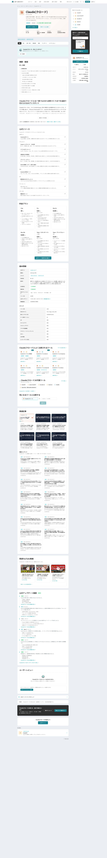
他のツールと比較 (44, 27)
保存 (85, 64)
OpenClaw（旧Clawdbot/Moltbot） (28, 387)
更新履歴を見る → (47, 298)
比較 (35, 1)
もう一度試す (22, 54)
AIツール (30, 1)
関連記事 (34, 43)
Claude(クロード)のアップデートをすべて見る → (29, 662)
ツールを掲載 (75, 1)
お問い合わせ (69, 1)
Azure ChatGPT (32, 384)
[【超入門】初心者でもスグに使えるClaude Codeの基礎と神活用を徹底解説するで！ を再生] (28, 569)
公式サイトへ (43, 722)
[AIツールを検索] (81, 2)
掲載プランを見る (57, 121)
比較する (77, 64)
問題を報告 (67, 738)
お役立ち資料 (46, 1)
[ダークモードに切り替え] (83, 2)
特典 (61, 1)
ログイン (93, 1)
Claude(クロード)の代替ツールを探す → (27, 391)
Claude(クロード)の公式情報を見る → (28, 604)
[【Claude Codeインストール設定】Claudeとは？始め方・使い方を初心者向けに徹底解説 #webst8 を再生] (58, 569)
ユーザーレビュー (52, 43)
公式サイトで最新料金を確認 (42, 258)
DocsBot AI (42, 384)
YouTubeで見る (24, 579)
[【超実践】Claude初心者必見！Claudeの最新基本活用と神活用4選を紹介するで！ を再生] (43, 569)
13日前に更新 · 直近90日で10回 (44, 23)
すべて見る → (64, 380)
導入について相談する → (60, 710)
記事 (40, 1)
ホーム (18, 6)
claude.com (32, 270)
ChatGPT (23, 384)
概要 (19, 43)
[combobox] (49, 398)
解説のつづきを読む (43, 117)
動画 (39, 43)
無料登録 (87, 1)
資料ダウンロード (48, 710)
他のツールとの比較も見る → (26, 584)
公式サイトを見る (31, 27)
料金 (23, 43)
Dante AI (49, 384)
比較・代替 (28, 43)
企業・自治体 (54, 1)
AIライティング (30, 39)
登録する (81, 51)
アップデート (44, 43)
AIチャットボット (29, 6)
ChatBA (57, 384)
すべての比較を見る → (62, 347)
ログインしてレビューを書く (26, 689)
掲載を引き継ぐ (50, 121)
